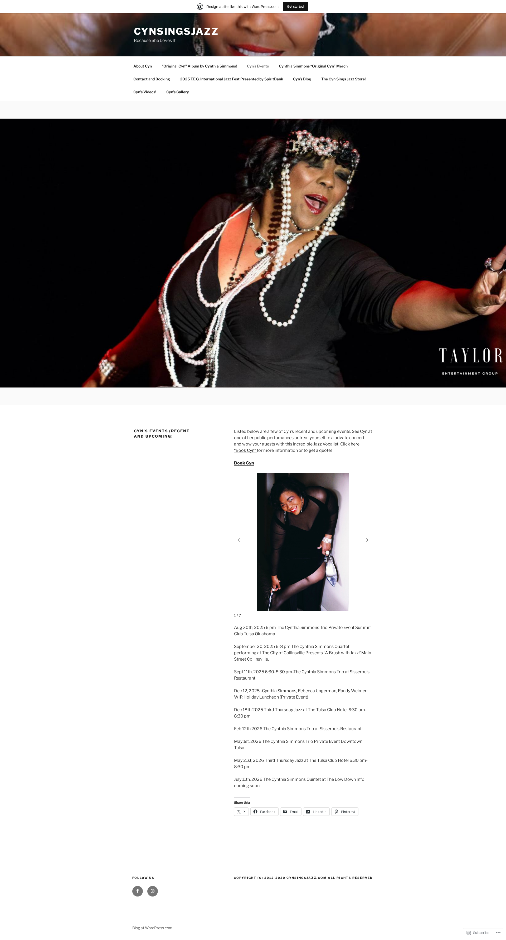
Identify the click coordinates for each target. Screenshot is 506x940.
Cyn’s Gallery (177, 92)
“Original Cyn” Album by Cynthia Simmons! (199, 66)
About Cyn (142, 66)
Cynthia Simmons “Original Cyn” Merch (313, 66)
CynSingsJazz (176, 31)
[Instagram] (152, 891)
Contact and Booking (151, 79)
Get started (295, 6)
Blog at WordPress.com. (152, 928)
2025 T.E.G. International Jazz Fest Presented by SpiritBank (231, 79)
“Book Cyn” (245, 450)
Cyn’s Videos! (144, 92)
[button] (367, 540)
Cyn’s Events (258, 66)
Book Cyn (244, 463)
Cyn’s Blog (302, 79)
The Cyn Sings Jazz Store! (343, 79)
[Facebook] (137, 891)
